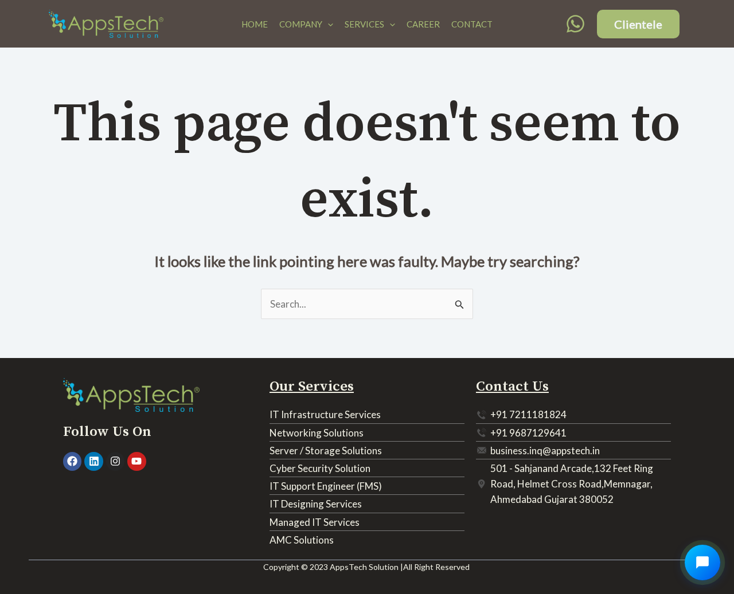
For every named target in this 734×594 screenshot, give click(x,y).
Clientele (638, 24)
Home (254, 24)
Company (300, 24)
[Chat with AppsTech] (702, 562)
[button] (327, 24)
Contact (472, 24)
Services (364, 24)
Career (423, 24)
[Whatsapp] (575, 24)
